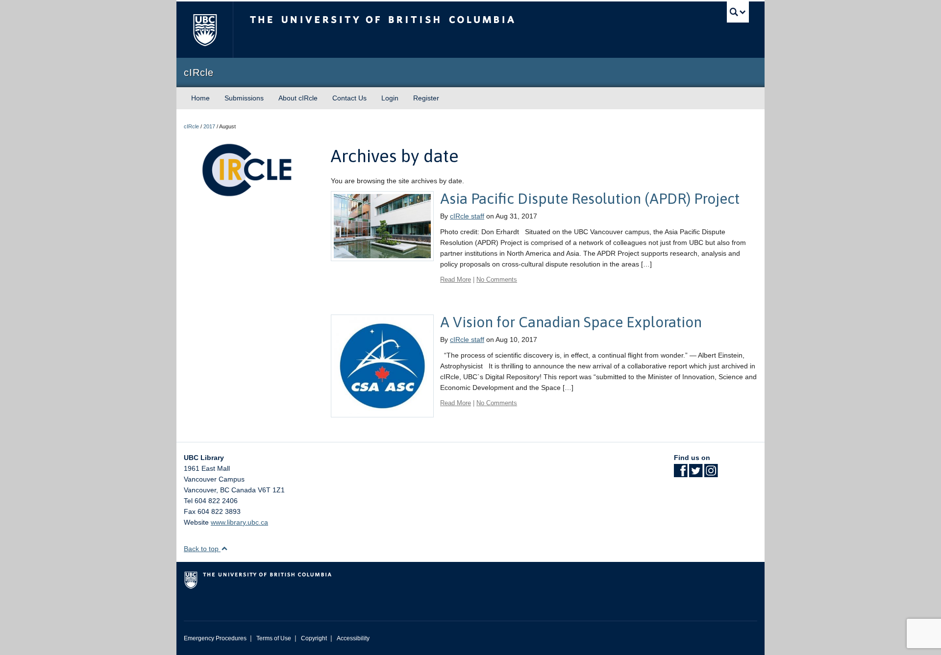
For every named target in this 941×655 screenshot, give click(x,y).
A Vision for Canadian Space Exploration (571, 322)
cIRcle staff (467, 216)
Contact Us (349, 98)
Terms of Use (273, 638)
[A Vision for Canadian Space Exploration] (382, 365)
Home (200, 98)
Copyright (314, 638)
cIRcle (191, 126)
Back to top (202, 549)
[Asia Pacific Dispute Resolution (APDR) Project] (382, 225)
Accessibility (353, 638)
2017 (209, 126)
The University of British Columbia (204, 29)
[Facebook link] (680, 474)
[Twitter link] (695, 474)
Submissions (244, 98)
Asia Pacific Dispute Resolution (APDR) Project (590, 198)
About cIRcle (298, 98)
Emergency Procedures (215, 638)
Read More (455, 279)
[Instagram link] (711, 474)
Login (389, 98)
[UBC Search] (738, 12)
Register (426, 98)
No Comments (496, 279)
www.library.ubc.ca (239, 522)
